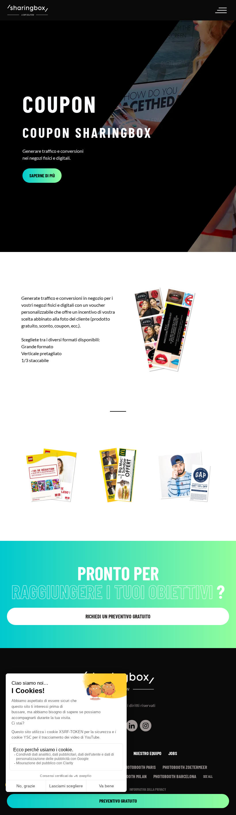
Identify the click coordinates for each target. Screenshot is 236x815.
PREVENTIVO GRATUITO (118, 800)
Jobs (172, 753)
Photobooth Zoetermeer (185, 767)
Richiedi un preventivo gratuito (118, 616)
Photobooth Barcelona (174, 776)
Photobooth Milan (129, 776)
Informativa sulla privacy (148, 789)
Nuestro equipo (147, 753)
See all (208, 776)
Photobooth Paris (139, 767)
